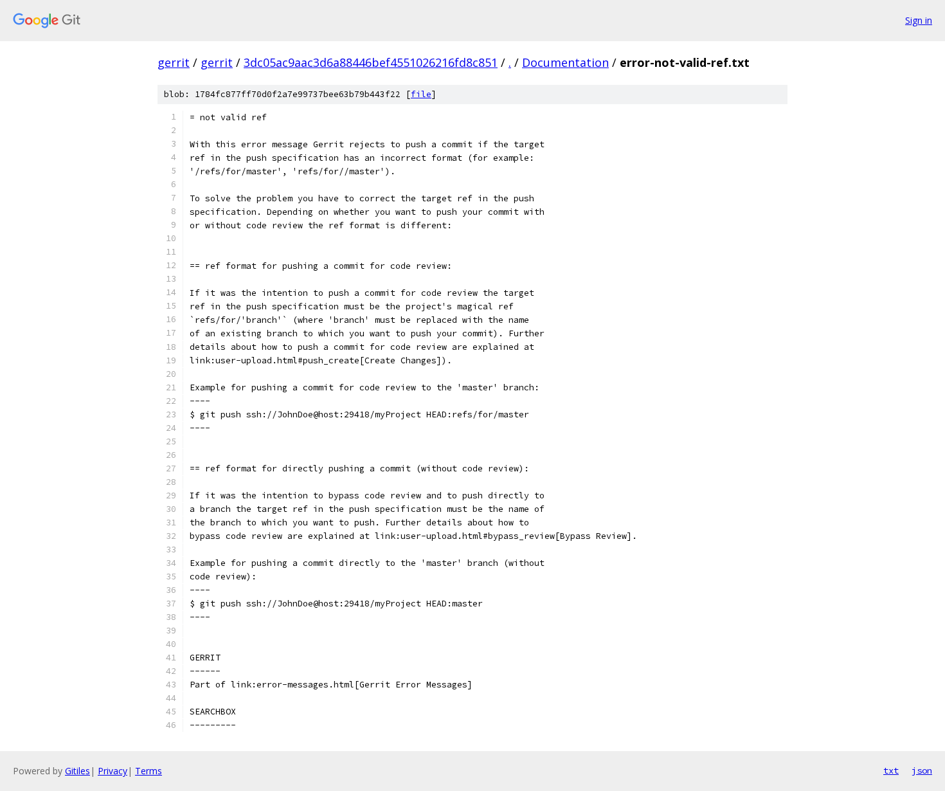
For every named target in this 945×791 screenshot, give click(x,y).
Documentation (565, 62)
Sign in (918, 20)
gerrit (174, 62)
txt (891, 770)
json (922, 770)
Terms (148, 771)
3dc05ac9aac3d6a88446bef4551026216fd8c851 (371, 62)
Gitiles (77, 771)
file (421, 94)
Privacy (112, 771)
